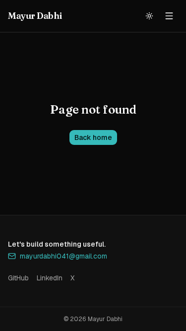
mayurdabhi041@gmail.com (63, 256)
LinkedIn (49, 277)
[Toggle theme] (149, 16)
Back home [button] (93, 137)
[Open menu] (169, 16)
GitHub (18, 277)
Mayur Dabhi (35, 15)
